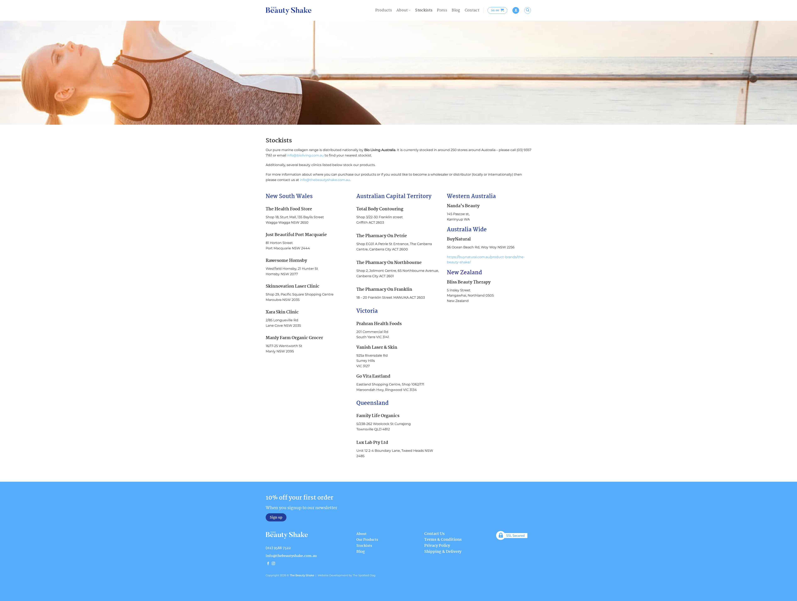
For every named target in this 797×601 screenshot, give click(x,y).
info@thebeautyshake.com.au (325, 180)
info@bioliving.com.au (305, 155)
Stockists (423, 10)
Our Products (367, 540)
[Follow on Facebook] (268, 563)
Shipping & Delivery (442, 552)
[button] (497, 10)
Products (383, 10)
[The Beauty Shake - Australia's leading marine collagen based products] (288, 10)
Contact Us (434, 534)
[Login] (515, 10)
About (402, 10)
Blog (456, 10)
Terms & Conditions (443, 540)
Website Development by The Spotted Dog (346, 575)
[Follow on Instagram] (273, 563)
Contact (472, 10)
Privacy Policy (437, 546)
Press (442, 10)
